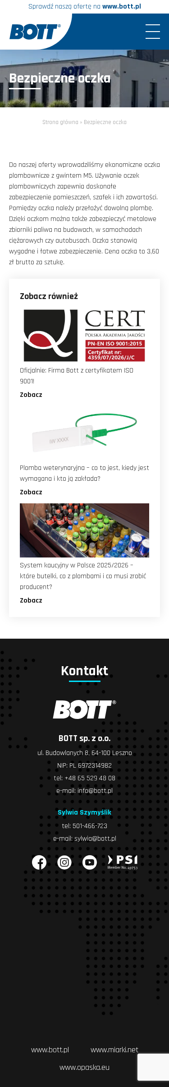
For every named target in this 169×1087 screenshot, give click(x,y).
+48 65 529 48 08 (89, 778)
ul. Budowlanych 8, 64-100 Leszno (84, 753)
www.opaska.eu (84, 1067)
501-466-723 (90, 826)
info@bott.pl (95, 791)
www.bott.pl (121, 6)
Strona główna (60, 122)
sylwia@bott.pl (95, 838)
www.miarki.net (114, 1050)
